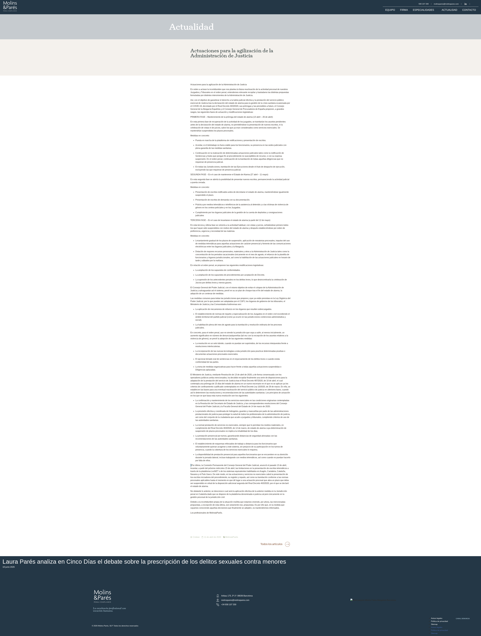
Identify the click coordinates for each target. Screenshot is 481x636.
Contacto (469, 10)
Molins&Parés (231, 537)
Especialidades (423, 10)
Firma (404, 10)
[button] (240, 568)
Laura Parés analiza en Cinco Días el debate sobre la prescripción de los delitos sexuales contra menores (144, 561)
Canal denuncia (463, 618)
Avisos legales (436, 618)
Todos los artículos (271, 544)
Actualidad (449, 10)
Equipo (390, 10)
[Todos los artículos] (287, 544)
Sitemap (434, 624)
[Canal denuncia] (452, 619)
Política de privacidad (439, 621)
